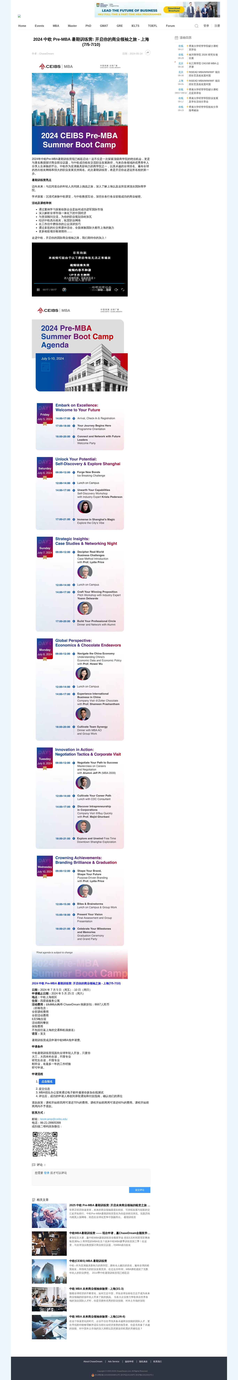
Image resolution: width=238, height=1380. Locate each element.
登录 (206, 25)
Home (22, 25)
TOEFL (152, 25)
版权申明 (129, 1361)
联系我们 (157, 1361)
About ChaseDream (93, 1361)
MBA (56, 25)
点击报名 (47, 1081)
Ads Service (114, 1361)
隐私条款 (143, 1361)
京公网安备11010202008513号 (107, 1375)
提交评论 (139, 1190)
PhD (88, 25)
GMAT (104, 25)
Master (72, 25)
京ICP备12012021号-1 (144, 1375)
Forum (170, 25)
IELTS (135, 25)
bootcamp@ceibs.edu (53, 1119)
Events (39, 25)
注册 (217, 25)
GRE (120, 25)
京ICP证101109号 (127, 1375)
